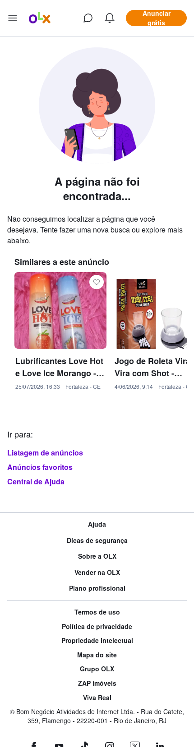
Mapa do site (97, 655)
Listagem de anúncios (45, 452)
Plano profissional (97, 588)
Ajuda (97, 524)
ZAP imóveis (97, 683)
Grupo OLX (97, 669)
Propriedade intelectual (97, 640)
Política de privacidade (97, 626)
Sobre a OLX (97, 556)
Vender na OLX (97, 572)
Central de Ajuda (36, 481)
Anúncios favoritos (40, 467)
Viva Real (97, 697)
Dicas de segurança (97, 540)
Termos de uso (97, 612)
